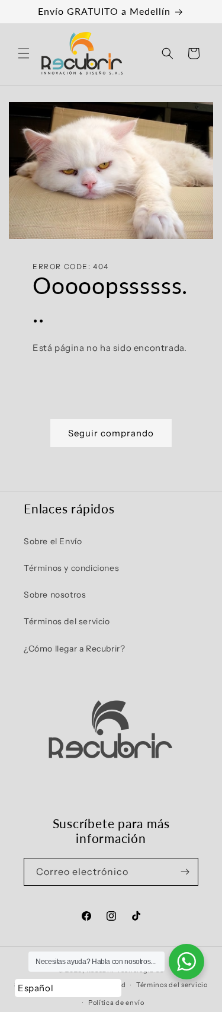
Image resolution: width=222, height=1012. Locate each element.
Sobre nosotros (55, 594)
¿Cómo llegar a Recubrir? (74, 648)
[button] (24, 53)
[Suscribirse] (185, 872)
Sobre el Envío (53, 541)
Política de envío (116, 1002)
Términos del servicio (67, 621)
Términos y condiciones (71, 568)
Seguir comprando (111, 433)
